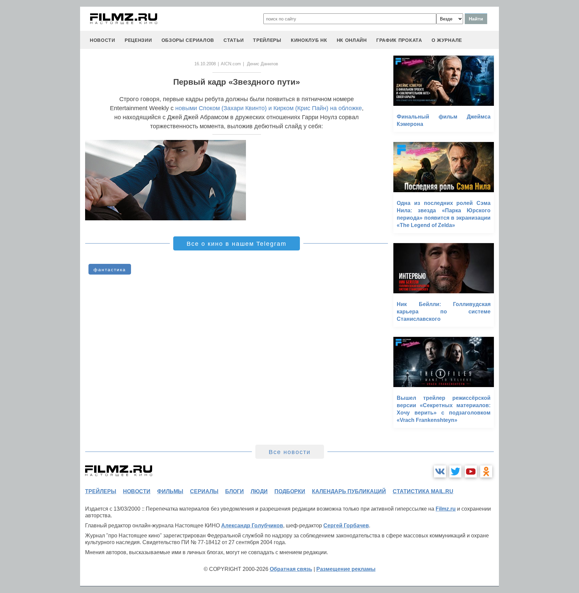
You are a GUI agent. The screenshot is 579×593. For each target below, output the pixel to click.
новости (102, 40)
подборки (289, 491)
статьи (233, 40)
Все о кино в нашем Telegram (236, 243)
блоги (234, 491)
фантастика (109, 269)
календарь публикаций (349, 491)
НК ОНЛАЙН (352, 40)
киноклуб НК (309, 40)
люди (259, 491)
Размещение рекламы (346, 569)
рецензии (138, 40)
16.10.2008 (205, 63)
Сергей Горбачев (346, 525)
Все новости (290, 452)
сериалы (204, 491)
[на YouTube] (471, 471)
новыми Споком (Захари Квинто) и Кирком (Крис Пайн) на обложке (268, 108)
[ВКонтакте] (440, 471)
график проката (399, 40)
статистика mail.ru (423, 491)
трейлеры (267, 40)
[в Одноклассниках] (486, 471)
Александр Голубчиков (252, 525)
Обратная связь (291, 569)
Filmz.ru (446, 509)
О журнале (447, 40)
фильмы (170, 491)
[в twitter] (455, 471)
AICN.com (231, 63)
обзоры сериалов (188, 40)
